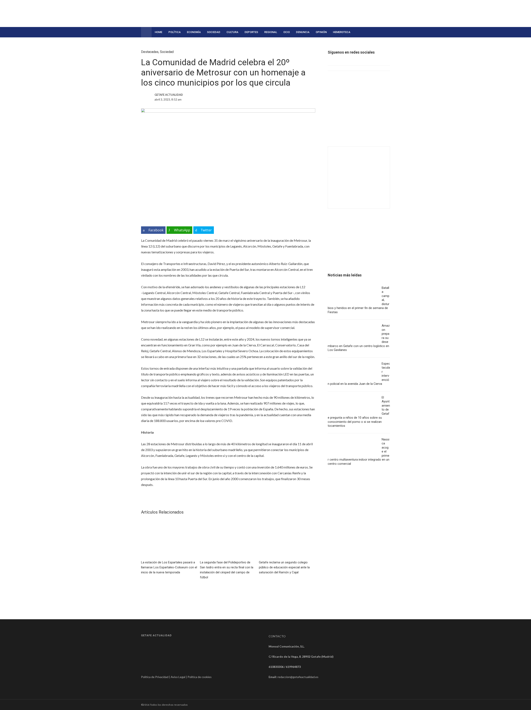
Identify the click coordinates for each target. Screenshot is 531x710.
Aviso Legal (178, 677)
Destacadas (149, 52)
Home (158, 32)
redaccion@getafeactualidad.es (298, 677)
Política (174, 32)
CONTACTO (277, 636)
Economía (194, 32)
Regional (270, 32)
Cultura (232, 32)
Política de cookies (200, 677)
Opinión (321, 32)
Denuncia (302, 32)
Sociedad (213, 32)
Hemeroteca (341, 32)
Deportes (251, 32)
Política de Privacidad (154, 677)
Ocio (286, 32)
